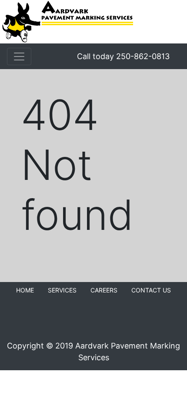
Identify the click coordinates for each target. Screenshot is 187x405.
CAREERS (103, 290)
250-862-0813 (143, 56)
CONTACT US (151, 290)
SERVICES (62, 290)
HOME (25, 290)
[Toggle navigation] (19, 56)
